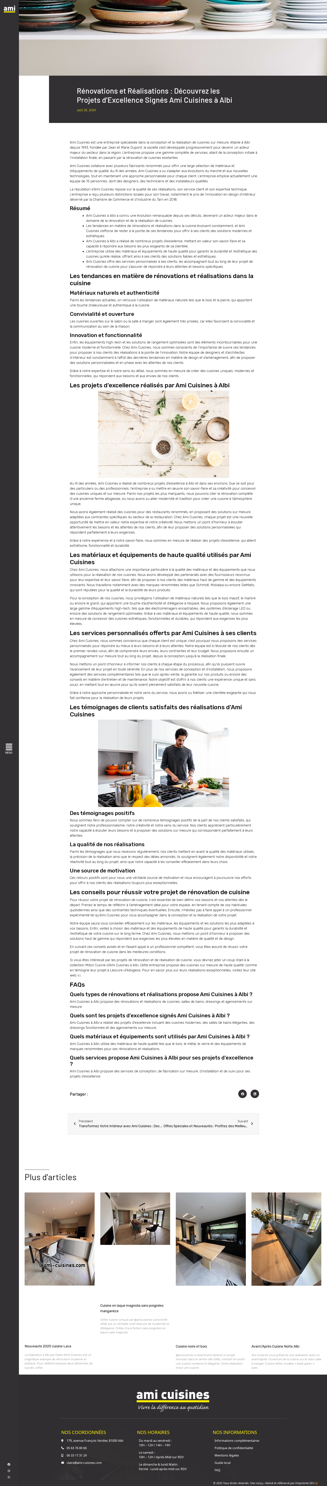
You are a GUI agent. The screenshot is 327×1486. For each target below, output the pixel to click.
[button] (9, 749)
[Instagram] (9, 1471)
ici (79, 975)
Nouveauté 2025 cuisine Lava (48, 1346)
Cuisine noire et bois (191, 1346)
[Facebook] (9, 1464)
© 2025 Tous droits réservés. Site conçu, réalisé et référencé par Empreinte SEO (264, 1483)
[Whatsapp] (9, 1477)
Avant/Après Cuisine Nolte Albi (275, 1346)
